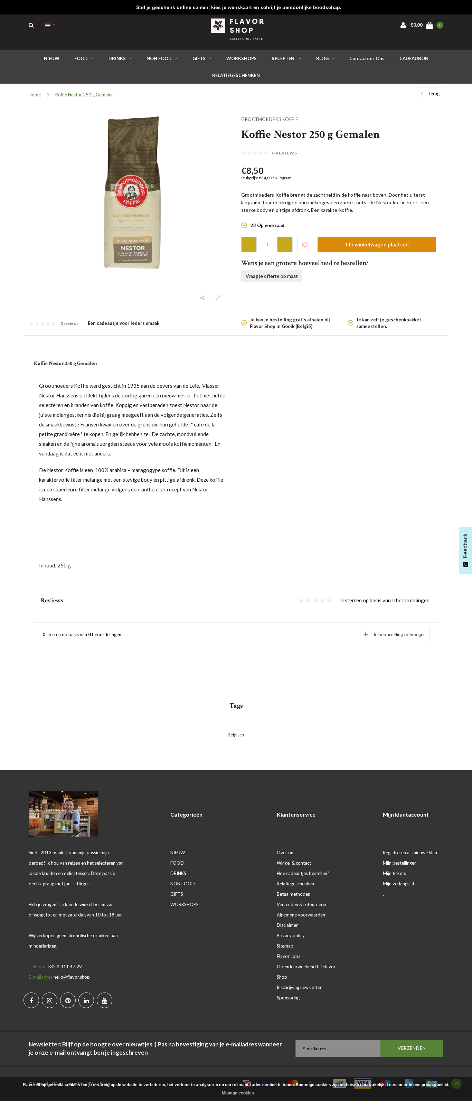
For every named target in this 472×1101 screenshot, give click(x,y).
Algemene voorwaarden (301, 915)
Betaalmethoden (293, 894)
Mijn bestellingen (400, 863)
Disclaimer (287, 925)
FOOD (81, 58)
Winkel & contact (294, 863)
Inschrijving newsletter (299, 987)
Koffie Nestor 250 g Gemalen (84, 94)
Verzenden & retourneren (302, 904)
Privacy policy (291, 935)
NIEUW (51, 58)
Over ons (286, 852)
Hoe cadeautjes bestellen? (303, 873)
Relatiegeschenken (295, 883)
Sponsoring (288, 997)
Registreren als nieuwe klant (411, 852)
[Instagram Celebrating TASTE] (49, 1000)
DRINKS (117, 58)
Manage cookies (238, 1093)
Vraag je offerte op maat (272, 276)
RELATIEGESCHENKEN (236, 75)
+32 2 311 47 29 (65, 966)
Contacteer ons (367, 58)
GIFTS (199, 58)
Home (35, 94)
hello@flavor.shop (72, 977)
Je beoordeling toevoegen (399, 634)
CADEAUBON (413, 58)
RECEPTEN (283, 58)
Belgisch (236, 734)
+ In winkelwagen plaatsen (377, 244)
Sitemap (285, 946)
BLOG (322, 58)
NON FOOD (159, 58)
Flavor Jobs (288, 956)
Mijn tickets (394, 873)
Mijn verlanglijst (398, 883)
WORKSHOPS (241, 58)
